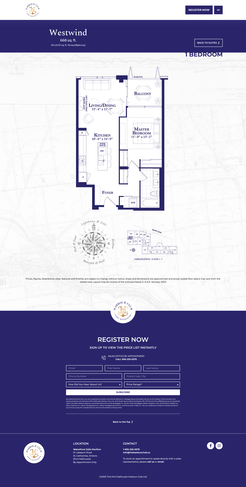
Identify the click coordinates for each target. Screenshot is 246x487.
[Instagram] (219, 445)
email (161, 461)
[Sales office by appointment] (104, 358)
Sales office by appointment (126, 356)
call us (150, 461)
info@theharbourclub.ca (136, 452)
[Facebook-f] (210, 445)
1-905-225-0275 (131, 449)
